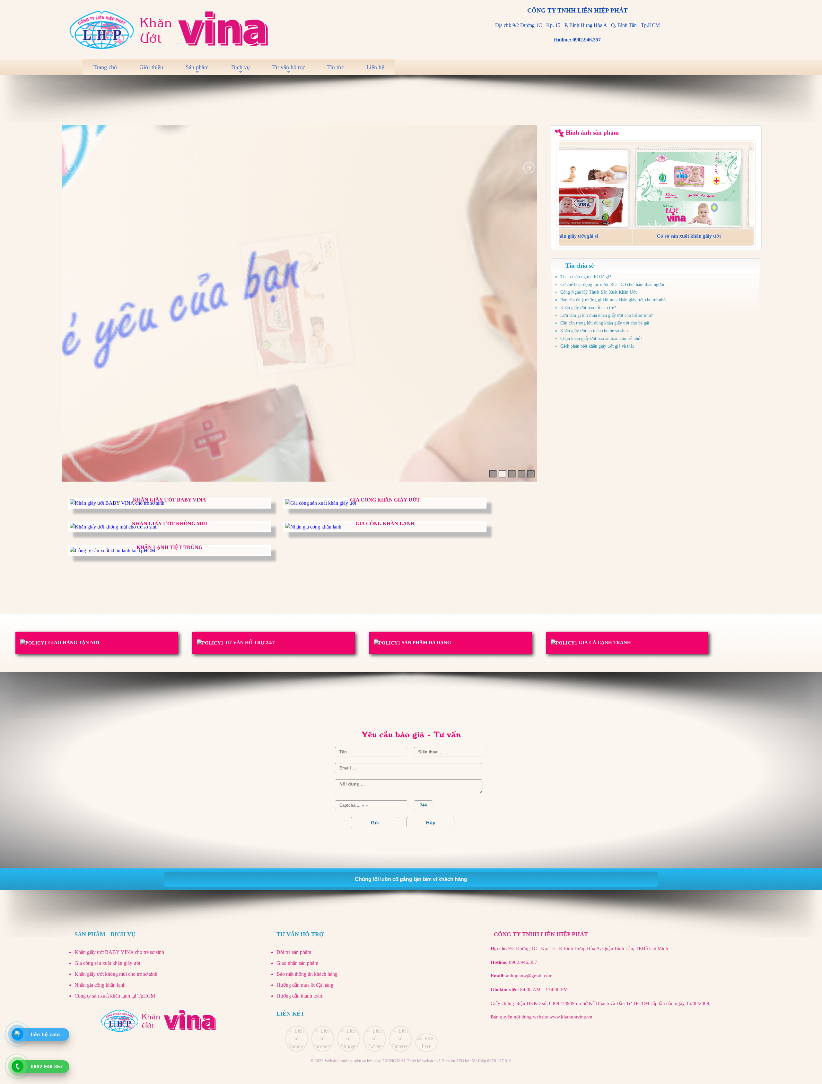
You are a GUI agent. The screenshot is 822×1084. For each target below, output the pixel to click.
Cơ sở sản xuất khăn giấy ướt (679, 236)
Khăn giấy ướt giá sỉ (566, 236)
